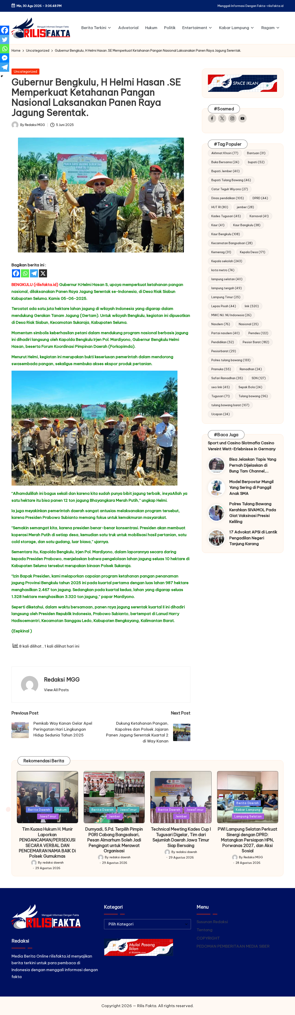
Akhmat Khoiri (224, 153)
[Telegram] (34, 273)
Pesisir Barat (256, 342)
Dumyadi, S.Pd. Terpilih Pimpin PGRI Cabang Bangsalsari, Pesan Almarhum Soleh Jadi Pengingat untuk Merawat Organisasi (114, 839)
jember (245, 207)
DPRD (260, 198)
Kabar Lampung (248, 809)
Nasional (249, 324)
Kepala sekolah (226, 261)
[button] (56, 690)
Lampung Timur (225, 297)
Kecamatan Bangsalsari (232, 243)
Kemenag (221, 252)
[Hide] (2, 76)
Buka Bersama (225, 162)
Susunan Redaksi (212, 921)
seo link (220, 387)
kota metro (222, 270)
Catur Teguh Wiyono (229, 189)
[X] (43, 273)
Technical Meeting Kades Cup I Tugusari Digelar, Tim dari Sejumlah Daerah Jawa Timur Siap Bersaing (181, 837)
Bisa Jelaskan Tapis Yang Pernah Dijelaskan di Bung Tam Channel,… (252, 465)
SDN (259, 378)
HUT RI (219, 207)
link (252, 306)
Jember (115, 816)
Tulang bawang (253, 396)
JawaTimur (47, 816)
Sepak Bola (250, 387)
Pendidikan (222, 342)
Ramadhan (251, 369)
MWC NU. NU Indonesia (231, 315)
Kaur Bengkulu (225, 234)
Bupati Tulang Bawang (231, 180)
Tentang (204, 929)
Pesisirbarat (223, 351)
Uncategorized (25, 71)
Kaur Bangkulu (246, 225)
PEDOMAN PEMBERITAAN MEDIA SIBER (233, 946)
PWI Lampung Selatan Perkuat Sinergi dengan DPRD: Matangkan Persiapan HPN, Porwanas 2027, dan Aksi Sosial (247, 839)
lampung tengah (226, 288)
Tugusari (220, 396)
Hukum (61, 809)
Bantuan (256, 153)
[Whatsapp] (25, 273)
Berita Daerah (39, 809)
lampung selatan (226, 279)
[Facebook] (16, 273)
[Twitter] (4, 39)
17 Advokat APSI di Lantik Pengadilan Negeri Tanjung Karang (253, 537)
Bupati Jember (225, 171)
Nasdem (220, 324)
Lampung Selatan (248, 816)
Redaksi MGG (62, 679)
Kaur (217, 225)
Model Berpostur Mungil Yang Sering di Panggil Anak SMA (251, 487)
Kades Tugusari (226, 216)
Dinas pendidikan (227, 198)
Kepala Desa (252, 252)
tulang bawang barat (230, 405)
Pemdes (258, 333)
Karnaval (259, 216)
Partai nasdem (225, 333)
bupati (256, 162)
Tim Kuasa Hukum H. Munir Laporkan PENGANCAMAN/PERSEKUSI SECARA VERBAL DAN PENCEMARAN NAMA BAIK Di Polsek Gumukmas (47, 842)
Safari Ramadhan (227, 378)
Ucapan (220, 414)
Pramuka (221, 369)
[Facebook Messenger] (4, 58)
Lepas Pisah (223, 306)
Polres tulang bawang (231, 360)
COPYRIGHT (208, 938)
